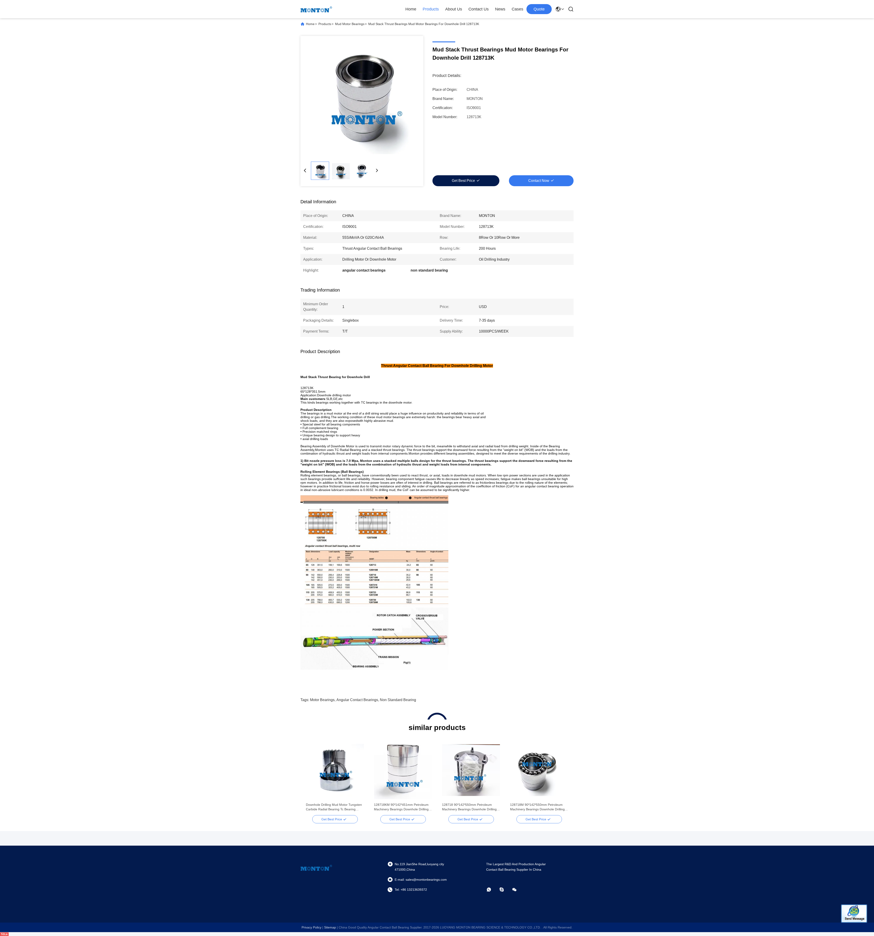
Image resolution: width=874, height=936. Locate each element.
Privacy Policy (311, 927)
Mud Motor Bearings (349, 24)
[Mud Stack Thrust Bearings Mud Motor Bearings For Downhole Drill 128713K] (362, 97)
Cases (517, 9)
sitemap (330, 927)
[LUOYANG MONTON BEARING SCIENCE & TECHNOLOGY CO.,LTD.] (316, 9)
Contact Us (478, 9)
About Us (453, 9)
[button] (312, 778)
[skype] (505, 889)
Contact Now (538, 181)
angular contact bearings (357, 700)
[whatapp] (492, 889)
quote (539, 9)
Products (431, 9)
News (500, 9)
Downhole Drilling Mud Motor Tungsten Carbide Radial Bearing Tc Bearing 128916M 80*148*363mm (334, 807)
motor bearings (322, 700)
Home (410, 9)
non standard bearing (398, 700)
